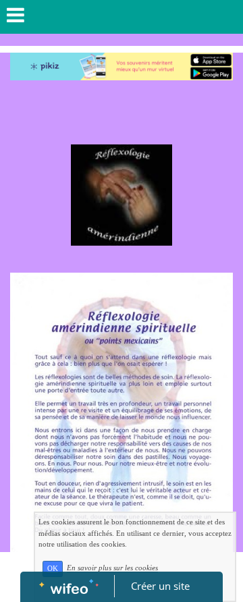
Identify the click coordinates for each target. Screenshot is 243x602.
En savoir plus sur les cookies (112, 568)
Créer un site (160, 586)
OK (52, 568)
